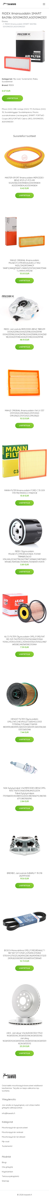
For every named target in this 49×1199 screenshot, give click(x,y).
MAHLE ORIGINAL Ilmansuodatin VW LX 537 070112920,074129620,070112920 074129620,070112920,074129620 (24, 413)
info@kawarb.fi (8, 1113)
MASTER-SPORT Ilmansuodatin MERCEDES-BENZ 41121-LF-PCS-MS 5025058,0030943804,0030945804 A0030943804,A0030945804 (24, 181)
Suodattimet (7, 81)
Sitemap (5, 1181)
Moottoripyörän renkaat (12, 1132)
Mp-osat (17, 79)
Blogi (4, 1162)
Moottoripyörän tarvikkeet (13, 1137)
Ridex (35, 79)
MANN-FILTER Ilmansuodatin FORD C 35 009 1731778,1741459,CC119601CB (24, 491)
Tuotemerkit (26, 79)
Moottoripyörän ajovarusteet (15, 1127)
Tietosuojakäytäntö (10, 1176)
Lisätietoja (12, 98)
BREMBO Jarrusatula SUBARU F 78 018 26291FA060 (24, 874)
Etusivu (5, 21)
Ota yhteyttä (7, 1167)
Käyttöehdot (7, 1171)
